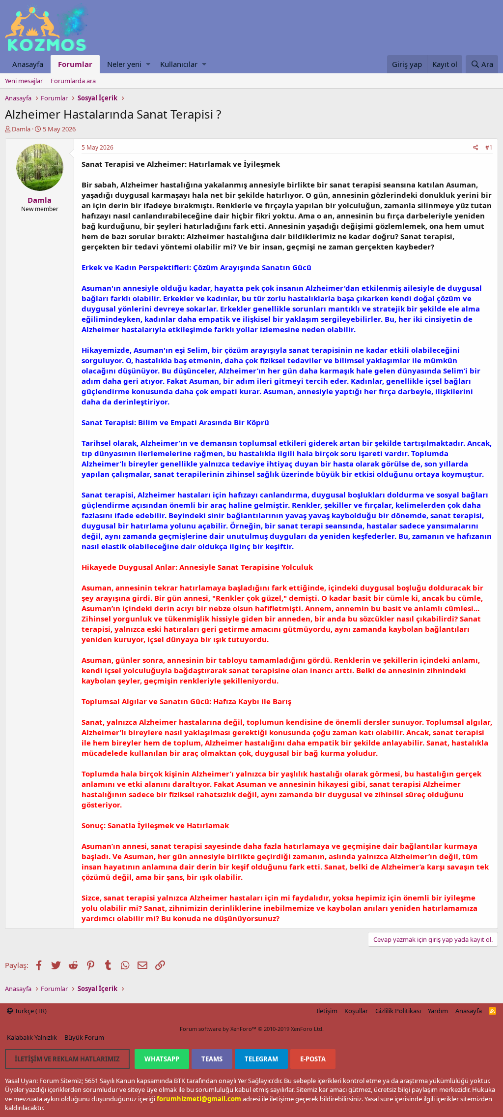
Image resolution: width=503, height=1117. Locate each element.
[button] (148, 64)
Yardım (438, 1010)
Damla (21, 128)
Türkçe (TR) (30, 1010)
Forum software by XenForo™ (252, 1028)
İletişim (326, 1010)
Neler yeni (124, 64)
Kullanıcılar (178, 64)
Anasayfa (27, 64)
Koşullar (356, 1010)
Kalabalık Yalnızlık (32, 1037)
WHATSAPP (161, 1059)
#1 (489, 147)
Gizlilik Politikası (398, 1010)
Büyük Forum (84, 1037)
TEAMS (212, 1059)
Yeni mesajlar (24, 80)
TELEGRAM (261, 1059)
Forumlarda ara (73, 80)
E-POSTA (313, 1059)
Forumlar (75, 64)
